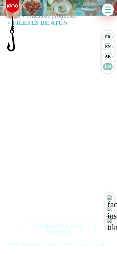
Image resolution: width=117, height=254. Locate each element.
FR (107, 37)
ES (107, 66)
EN (108, 46)
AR (108, 56)
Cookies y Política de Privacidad (58, 229)
